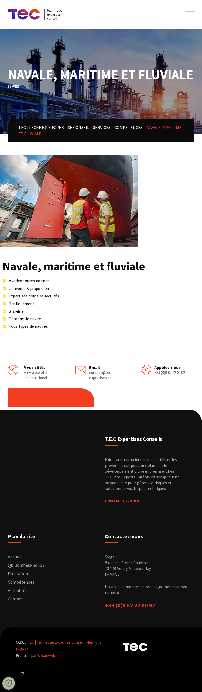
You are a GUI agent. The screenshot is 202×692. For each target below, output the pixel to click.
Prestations (19, 574)
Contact (15, 599)
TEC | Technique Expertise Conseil (55, 642)
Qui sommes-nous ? (26, 565)
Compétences (21, 582)
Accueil (15, 557)
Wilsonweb (46, 655)
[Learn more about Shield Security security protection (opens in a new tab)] (8, 683)
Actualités (17, 590)
